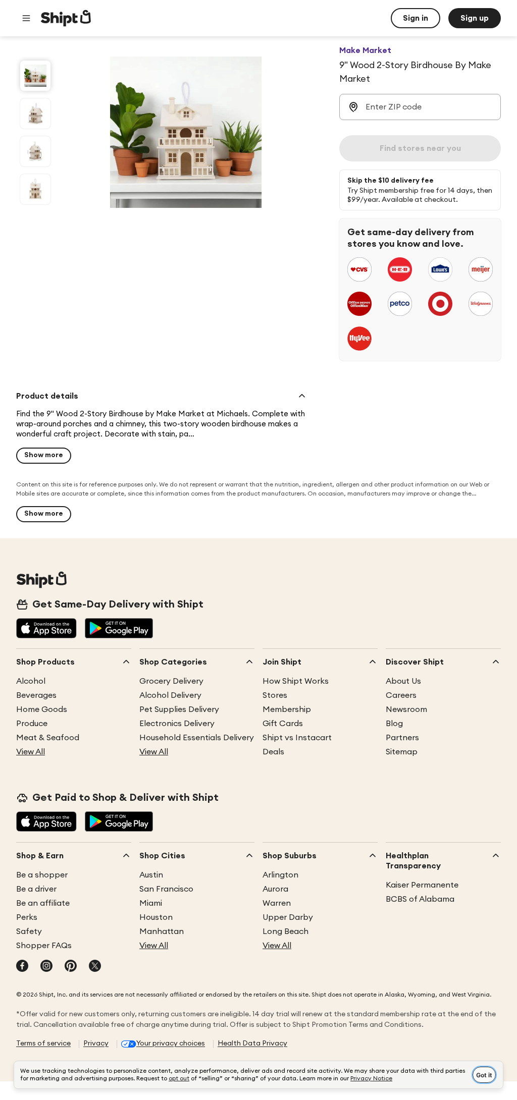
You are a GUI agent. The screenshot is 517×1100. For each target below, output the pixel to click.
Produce (31, 724)
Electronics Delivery (177, 724)
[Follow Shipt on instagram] (46, 967)
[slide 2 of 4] (35, 113)
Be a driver (36, 889)
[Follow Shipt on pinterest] (71, 967)
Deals (273, 752)
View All (30, 752)
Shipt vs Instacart (297, 738)
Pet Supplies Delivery (179, 709)
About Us (403, 681)
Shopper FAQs (44, 946)
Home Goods (41, 709)
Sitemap (402, 752)
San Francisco (166, 889)
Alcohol (30, 681)
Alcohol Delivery (170, 695)
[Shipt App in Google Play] (119, 629)
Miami (150, 903)
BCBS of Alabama (420, 899)
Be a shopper (42, 875)
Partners (402, 738)
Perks (26, 917)
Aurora (275, 889)
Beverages (36, 695)
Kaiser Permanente (422, 885)
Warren (277, 903)
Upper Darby (288, 917)
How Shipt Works (296, 681)
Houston (156, 917)
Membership (287, 709)
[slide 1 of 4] (35, 76)
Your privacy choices (170, 1043)
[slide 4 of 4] (35, 189)
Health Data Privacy (252, 1043)
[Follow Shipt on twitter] (95, 967)
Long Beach (285, 931)
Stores (275, 695)
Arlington (280, 875)
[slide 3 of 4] (35, 151)
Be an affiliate (43, 903)
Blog (394, 724)
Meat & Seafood (47, 738)
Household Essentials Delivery (196, 738)
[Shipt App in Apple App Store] (46, 629)
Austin (151, 875)
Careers (401, 695)
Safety (29, 931)
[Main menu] (26, 18)
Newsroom (406, 709)
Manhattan (161, 931)
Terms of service (43, 1043)
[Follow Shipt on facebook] (22, 967)
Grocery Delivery (171, 681)
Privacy (96, 1043)
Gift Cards (283, 724)
